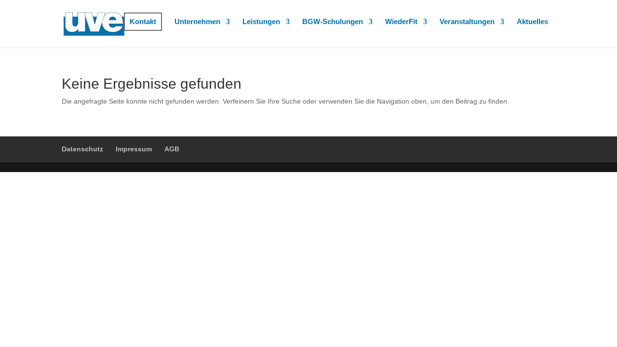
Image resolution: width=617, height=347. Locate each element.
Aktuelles (532, 22)
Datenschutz (82, 149)
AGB (171, 149)
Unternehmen (197, 22)
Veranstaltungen (467, 22)
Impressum (134, 149)
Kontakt (143, 21)
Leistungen (261, 22)
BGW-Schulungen (332, 22)
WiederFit (401, 22)
